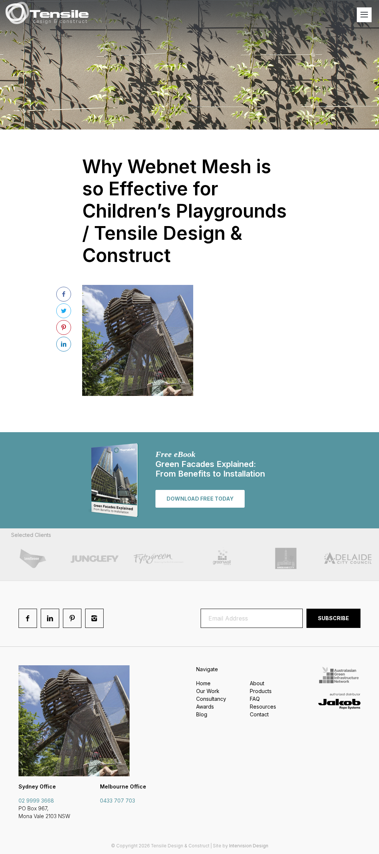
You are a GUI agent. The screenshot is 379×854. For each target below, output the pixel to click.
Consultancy (211, 699)
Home (203, 683)
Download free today (200, 498)
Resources (263, 706)
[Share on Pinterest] (63, 327)
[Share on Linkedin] (63, 344)
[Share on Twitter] (63, 310)
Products (261, 691)
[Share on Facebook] (63, 294)
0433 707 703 (117, 800)
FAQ (255, 699)
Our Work (207, 691)
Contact (259, 714)
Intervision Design (248, 845)
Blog (201, 714)
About (257, 683)
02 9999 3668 (36, 800)
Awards (205, 706)
